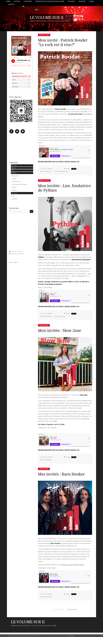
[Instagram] (23, 131)
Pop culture (14, 193)
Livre (13, 170)
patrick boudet (61, 171)
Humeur (14, 168)
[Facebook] (11, 131)
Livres (91, 1)
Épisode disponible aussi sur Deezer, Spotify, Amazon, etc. (59, 161)
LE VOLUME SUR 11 (46, 17)
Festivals (14, 178)
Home (8, 1)
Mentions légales (13, 262)
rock (66, 171)
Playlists (71, 1)
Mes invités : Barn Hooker (61, 474)
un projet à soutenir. (54, 284)
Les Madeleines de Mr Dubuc (19, 184)
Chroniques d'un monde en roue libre (49, 1)
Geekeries (14, 199)
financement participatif (81, 259)
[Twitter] (17, 131)
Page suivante (72, 609)
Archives (82, 1)
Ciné (13, 196)
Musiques (14, 173)
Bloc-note (14, 165)
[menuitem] (9, 1)
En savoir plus (71, 635)
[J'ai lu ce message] (101, 635)
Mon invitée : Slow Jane (59, 330)
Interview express (16, 181)
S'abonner (28, 1)
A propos (11, 4)
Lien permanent (47, 171)
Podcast (17, 1)
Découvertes (15, 176)
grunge (59, 316)
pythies (63, 316)
